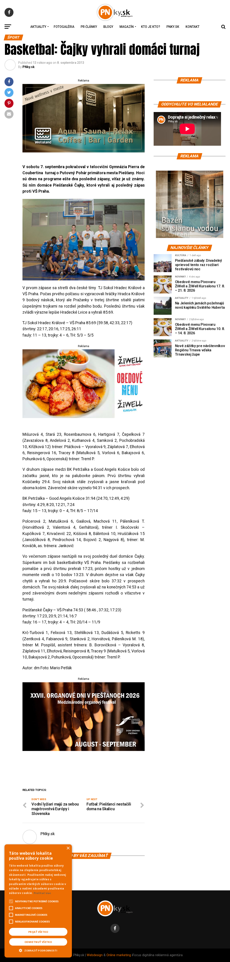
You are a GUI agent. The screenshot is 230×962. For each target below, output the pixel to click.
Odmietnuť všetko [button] (38, 942)
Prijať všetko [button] (38, 931)
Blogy (108, 27)
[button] (38, 950)
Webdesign (95, 955)
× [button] (68, 848)
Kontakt (192, 27)
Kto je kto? (150, 27)
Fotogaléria (64, 27)
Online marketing (118, 955)
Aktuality (38, 27)
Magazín (126, 27)
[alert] (38, 901)
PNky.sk (172, 27)
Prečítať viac (42, 893)
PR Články (89, 27)
